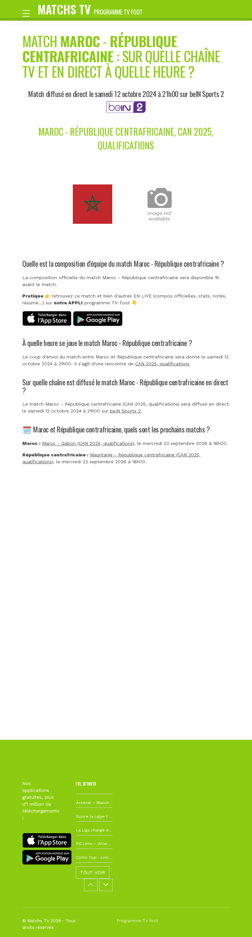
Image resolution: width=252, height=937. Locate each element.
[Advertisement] (126, 572)
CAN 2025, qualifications (162, 363)
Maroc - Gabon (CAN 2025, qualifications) (88, 443)
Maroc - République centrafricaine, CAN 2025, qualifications (125, 138)
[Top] (234, 922)
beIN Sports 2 (125, 410)
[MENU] (29, 12)
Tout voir (92, 872)
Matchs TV (90, 9)
